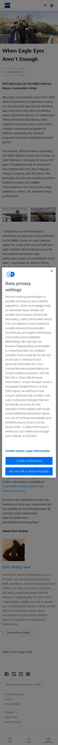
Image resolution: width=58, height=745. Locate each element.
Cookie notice (15, 451)
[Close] (51, 271)
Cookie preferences (29, 461)
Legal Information (37, 451)
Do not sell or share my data (29, 471)
